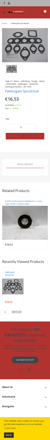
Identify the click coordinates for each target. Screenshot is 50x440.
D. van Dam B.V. (11, 278)
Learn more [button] (10, 428)
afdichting (25, 81)
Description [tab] (25, 164)
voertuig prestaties (13, 86)
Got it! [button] (9, 435)
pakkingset (23, 84)
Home (4, 23)
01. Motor (14, 81)
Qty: (7, 118)
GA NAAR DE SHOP (25, 359)
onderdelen (11, 84)
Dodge (34, 81)
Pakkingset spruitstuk (10, 273)
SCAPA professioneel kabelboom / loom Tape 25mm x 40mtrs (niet (23, 202)
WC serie (27, 86)
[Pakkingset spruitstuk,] (11, 68)
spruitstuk (33, 84)
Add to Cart (25, 136)
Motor (42, 81)
